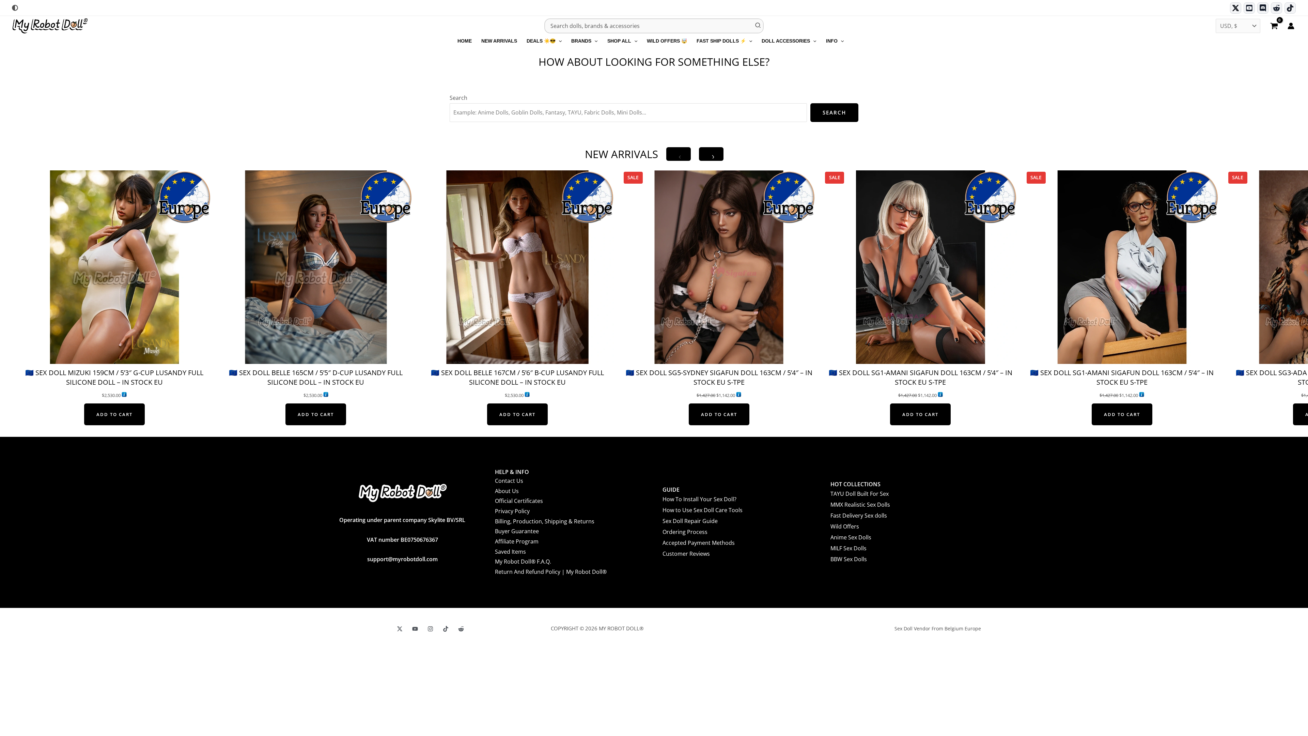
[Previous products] (678, 154)
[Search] (758, 26)
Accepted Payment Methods (699, 543)
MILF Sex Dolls (848, 548)
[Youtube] (1249, 8)
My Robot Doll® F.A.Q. (523, 561)
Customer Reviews (686, 553)
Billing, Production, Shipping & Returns (544, 521)
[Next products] (711, 154)
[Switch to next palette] (15, 8)
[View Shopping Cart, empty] (1274, 26)
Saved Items (510, 551)
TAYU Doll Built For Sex (859, 493)
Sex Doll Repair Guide (690, 521)
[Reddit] (1276, 8)
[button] (559, 41)
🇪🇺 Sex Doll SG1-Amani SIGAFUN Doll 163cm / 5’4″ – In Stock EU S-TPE (920, 377)
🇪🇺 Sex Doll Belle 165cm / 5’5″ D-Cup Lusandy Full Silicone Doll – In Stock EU (316, 377)
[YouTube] (415, 629)
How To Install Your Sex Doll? (699, 499)
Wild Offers (844, 526)
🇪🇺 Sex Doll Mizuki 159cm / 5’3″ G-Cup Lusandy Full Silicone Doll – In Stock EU (114, 377)
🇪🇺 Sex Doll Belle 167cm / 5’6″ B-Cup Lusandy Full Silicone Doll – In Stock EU (517, 377)
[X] (400, 629)
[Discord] (1262, 8)
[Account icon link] (1291, 25)
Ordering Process (685, 532)
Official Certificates (519, 501)
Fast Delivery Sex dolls (858, 515)
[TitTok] (446, 629)
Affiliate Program (517, 541)
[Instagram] (430, 629)
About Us (507, 491)
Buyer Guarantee (517, 531)
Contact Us (509, 481)
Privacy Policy (512, 511)
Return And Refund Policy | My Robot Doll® (551, 572)
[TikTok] (1290, 8)
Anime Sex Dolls (850, 537)
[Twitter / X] (1235, 8)
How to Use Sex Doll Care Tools (703, 510)
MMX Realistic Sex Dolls (860, 504)
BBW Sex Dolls (848, 559)
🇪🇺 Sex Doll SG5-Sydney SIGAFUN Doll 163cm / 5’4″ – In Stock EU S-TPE (719, 377)
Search (458, 98)
